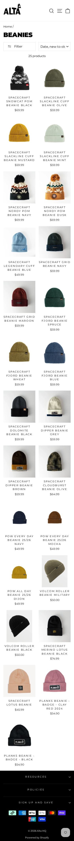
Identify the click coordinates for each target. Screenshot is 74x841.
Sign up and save (36, 802)
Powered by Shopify (37, 837)
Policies (35, 789)
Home (7, 26)
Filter (17, 46)
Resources (36, 776)
